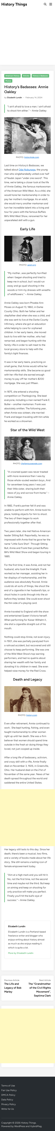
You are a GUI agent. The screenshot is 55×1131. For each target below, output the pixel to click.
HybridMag (36, 1126)
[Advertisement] (27, 37)
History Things (14, 4)
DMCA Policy (8, 1095)
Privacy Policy (8, 1104)
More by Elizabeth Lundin (20, 953)
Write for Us (7, 1109)
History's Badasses (40, 76)
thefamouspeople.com (31, 463)
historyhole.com (31, 157)
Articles (26, 76)
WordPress (19, 1126)
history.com (31, 715)
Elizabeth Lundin (14, 97)
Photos (8, 81)
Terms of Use (8, 1085)
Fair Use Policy (9, 1090)
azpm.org (31, 265)
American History (12, 76)
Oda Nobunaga (27, 169)
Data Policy (7, 1099)
